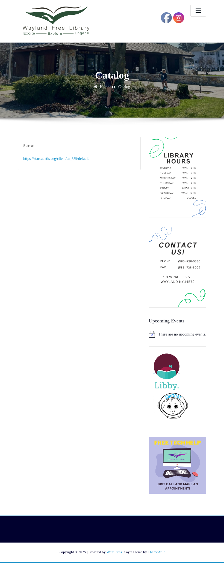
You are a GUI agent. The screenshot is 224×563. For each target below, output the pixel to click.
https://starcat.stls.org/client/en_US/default (56, 159)
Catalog (124, 87)
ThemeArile (156, 552)
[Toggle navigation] (198, 11)
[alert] (177, 334)
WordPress (114, 552)
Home (104, 87)
